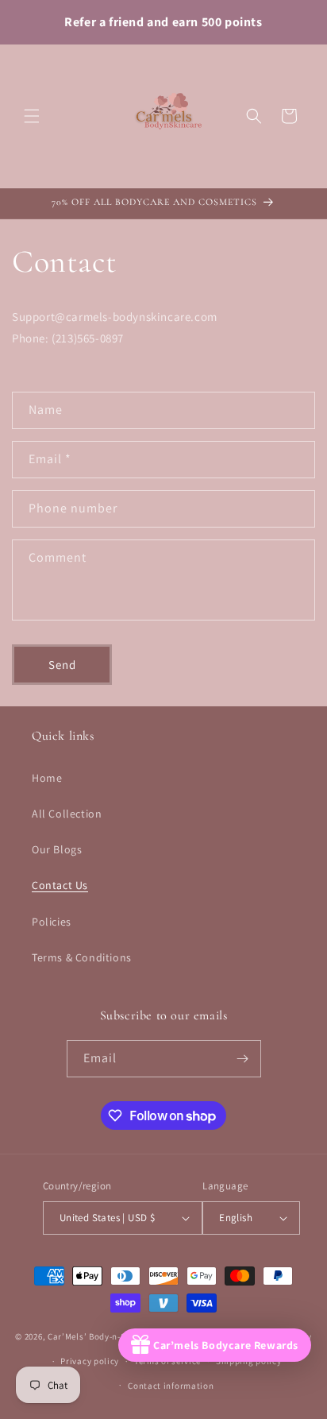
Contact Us (60, 885)
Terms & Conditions (82, 957)
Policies (51, 921)
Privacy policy (89, 1361)
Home (47, 778)
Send (62, 664)
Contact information (171, 1385)
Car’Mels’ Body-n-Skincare (102, 1336)
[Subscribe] (242, 1058)
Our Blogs (57, 849)
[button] (31, 116)
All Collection (67, 813)
